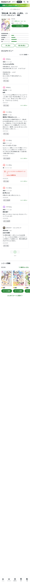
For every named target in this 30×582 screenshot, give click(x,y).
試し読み (8, 45)
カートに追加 (6, 291)
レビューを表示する (11, 175)
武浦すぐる (17, 21)
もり (22, 21)
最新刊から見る (24, 267)
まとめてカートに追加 (14, 295)
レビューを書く (20, 26)
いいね (6, 81)
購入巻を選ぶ (22, 45)
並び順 (21, 54)
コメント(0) (23, 105)
